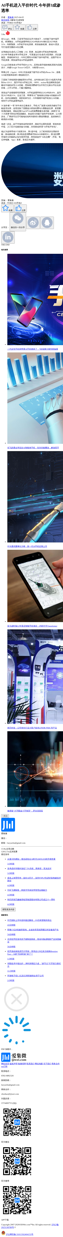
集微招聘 (22, 1064)
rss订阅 (4, 1066)
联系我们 (30, 1064)
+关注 (5, 816)
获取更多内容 (8, 909)
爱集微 (11, 17)
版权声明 (14, 1064)
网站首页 (5, 1064)
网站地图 (39, 1064)
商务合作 (56, 1064)
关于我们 (47, 1064)
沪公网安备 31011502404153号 (19, 1234)
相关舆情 (5, 20)
